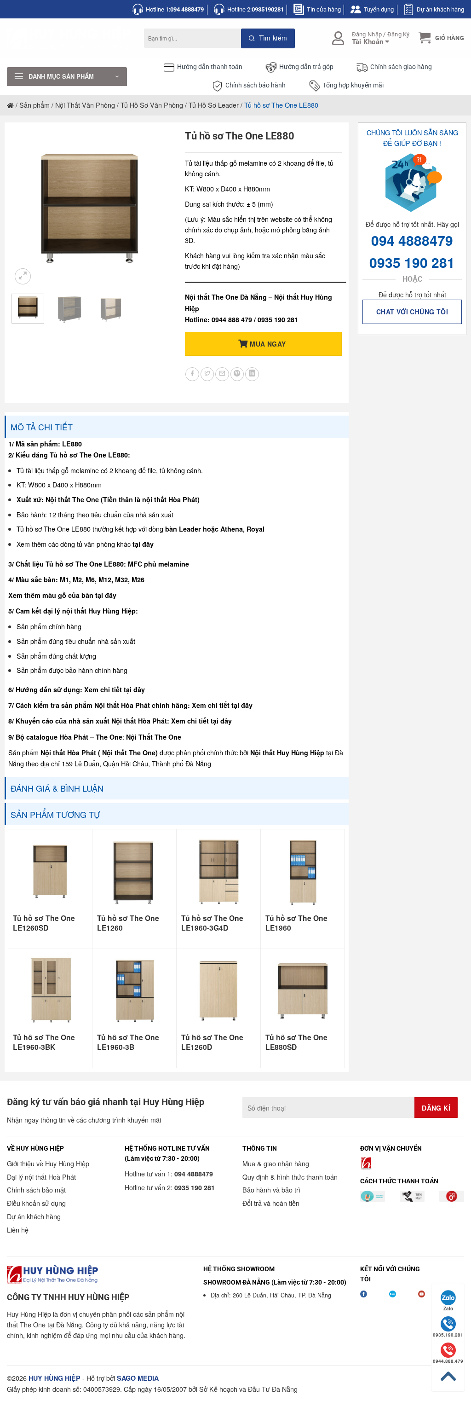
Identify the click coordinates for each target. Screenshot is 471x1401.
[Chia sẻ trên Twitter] (207, 374)
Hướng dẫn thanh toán (209, 67)
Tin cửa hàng (324, 9)
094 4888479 (412, 240)
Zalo (448, 1308)
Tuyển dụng (379, 9)
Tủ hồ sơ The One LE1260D (212, 1042)
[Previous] (26, 208)
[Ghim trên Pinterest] (237, 374)
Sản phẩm (34, 105)
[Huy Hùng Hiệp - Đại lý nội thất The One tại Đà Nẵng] (68, 38)
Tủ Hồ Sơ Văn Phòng (152, 105)
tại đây (143, 544)
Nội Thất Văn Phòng (85, 105)
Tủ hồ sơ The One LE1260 (128, 923)
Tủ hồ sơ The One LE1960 (296, 923)
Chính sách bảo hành (255, 85)
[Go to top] (448, 1376)
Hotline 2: (255, 9)
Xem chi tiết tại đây (114, 689)
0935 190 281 (412, 262)
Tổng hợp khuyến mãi (353, 85)
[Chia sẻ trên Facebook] (192, 374)
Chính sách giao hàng (401, 67)
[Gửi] (268, 38)
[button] (440, 38)
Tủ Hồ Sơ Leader (214, 105)
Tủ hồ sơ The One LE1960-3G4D (212, 923)
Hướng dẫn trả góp (306, 67)
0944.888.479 (448, 1361)
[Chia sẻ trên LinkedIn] (252, 374)
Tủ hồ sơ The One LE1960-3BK (44, 1042)
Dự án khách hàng (440, 9)
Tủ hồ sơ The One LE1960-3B (128, 1042)
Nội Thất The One (153, 736)
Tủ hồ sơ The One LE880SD (296, 1042)
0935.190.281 (448, 1335)
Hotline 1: (175, 9)
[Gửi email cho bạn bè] (222, 374)
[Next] (153, 208)
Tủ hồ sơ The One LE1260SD (44, 923)
